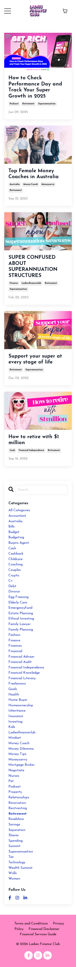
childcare (15, 559)
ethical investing (21, 618)
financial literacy (22, 678)
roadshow (16, 819)
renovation (17, 803)
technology (16, 862)
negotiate (16, 770)
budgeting (16, 537)
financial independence (31, 450)
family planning (20, 629)
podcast (14, 104)
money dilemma (21, 749)
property (15, 792)
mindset (14, 738)
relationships (18, 797)
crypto (13, 575)
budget (13, 532)
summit (14, 846)
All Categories (19, 510)
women (14, 878)
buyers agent (18, 543)
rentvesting (17, 808)
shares (13, 835)
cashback (15, 553)
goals (12, 689)
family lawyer (19, 624)
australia (15, 184)
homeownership (20, 705)
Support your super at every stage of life (35, 359)
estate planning (20, 613)
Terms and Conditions (31, 923)
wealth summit (20, 868)
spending (15, 841)
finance (14, 283)
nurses (13, 776)
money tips (17, 754)
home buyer (17, 700)
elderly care (17, 602)
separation (16, 830)
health (13, 694)
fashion (14, 635)
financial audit (20, 662)
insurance (15, 716)
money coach (30, 184)
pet (11, 781)
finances (15, 645)
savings (14, 824)
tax (11, 857)
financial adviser (21, 656)
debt (12, 586)
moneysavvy (48, 184)
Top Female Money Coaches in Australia (33, 174)
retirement (28, 104)
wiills (12, 873)
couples (14, 570)
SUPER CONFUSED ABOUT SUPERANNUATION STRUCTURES (32, 266)
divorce (14, 591)
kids (11, 727)
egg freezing (18, 597)
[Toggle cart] (65, 11)
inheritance (17, 710)
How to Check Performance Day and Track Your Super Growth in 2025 (35, 87)
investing (15, 721)
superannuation (47, 104)
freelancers (17, 683)
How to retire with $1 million (33, 440)
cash (12, 450)
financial (15, 651)
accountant (17, 516)
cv (10, 581)
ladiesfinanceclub (31, 283)
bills (11, 526)
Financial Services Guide (38, 934)
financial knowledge (24, 673)
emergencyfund (20, 608)
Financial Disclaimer (44, 929)
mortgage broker (21, 765)
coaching (15, 564)
